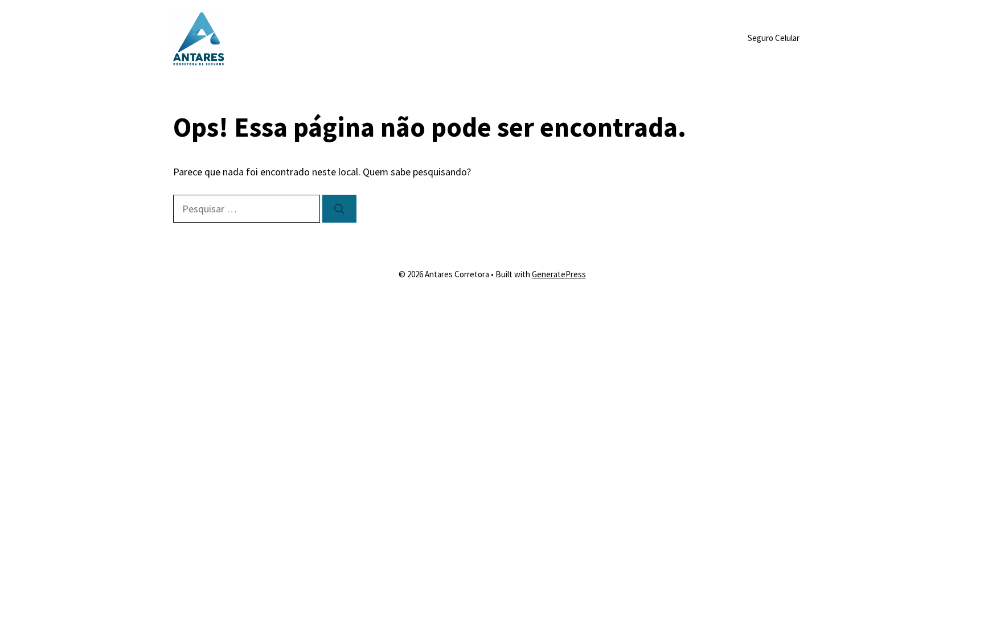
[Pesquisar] (339, 209)
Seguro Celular (774, 37)
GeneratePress (559, 274)
